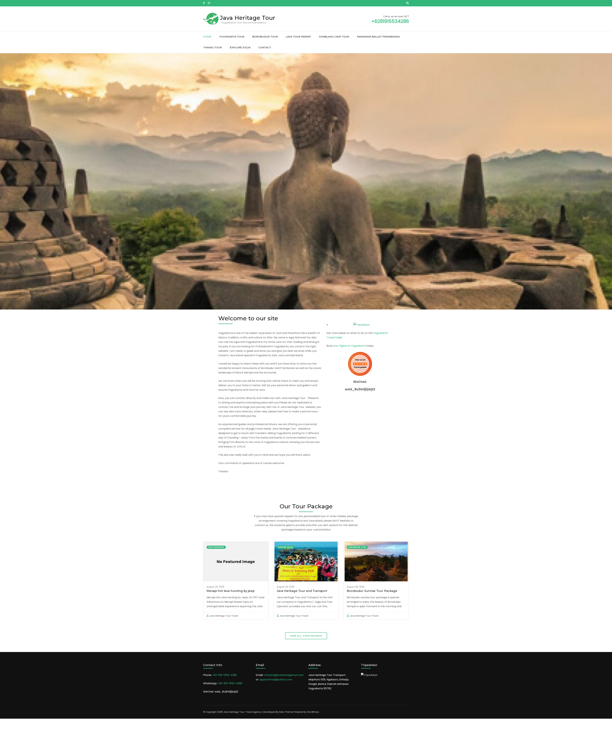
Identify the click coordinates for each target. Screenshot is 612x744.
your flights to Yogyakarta (349, 346)
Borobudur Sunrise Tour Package (372, 591)
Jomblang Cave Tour (334, 36)
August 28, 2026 (355, 586)
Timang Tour (212, 47)
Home (207, 36)
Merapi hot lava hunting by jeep (231, 591)
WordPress (313, 712)
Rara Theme (286, 712)
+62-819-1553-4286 (224, 675)
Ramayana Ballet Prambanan (378, 36)
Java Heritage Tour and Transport (302, 591)
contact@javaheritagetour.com (284, 675)
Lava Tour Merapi (298, 36)
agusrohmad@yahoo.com (276, 679)
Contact (265, 47)
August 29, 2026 (215, 586)
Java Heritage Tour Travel (224, 615)
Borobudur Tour (265, 36)
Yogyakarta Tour (231, 36)
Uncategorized (216, 547)
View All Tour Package (306, 635)
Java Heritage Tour (247, 17)
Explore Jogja (240, 47)
